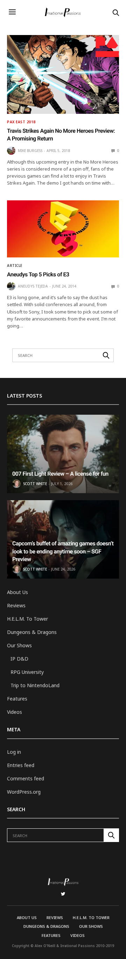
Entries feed (20, 765)
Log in (14, 751)
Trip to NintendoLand (34, 685)
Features (17, 698)
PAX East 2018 (21, 122)
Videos (14, 712)
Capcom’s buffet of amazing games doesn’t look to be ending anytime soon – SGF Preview (62, 551)
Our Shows (19, 645)
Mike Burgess (30, 150)
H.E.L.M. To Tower (27, 618)
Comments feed (25, 778)
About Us (17, 592)
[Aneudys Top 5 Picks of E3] (63, 228)
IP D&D (19, 658)
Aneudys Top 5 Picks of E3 (38, 274)
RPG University (27, 672)
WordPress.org (24, 791)
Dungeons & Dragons (32, 632)
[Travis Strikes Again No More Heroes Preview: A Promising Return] (63, 74)
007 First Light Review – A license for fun (60, 473)
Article (14, 265)
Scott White (35, 483)
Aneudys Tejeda (33, 286)
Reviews (16, 605)
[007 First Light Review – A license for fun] (63, 454)
